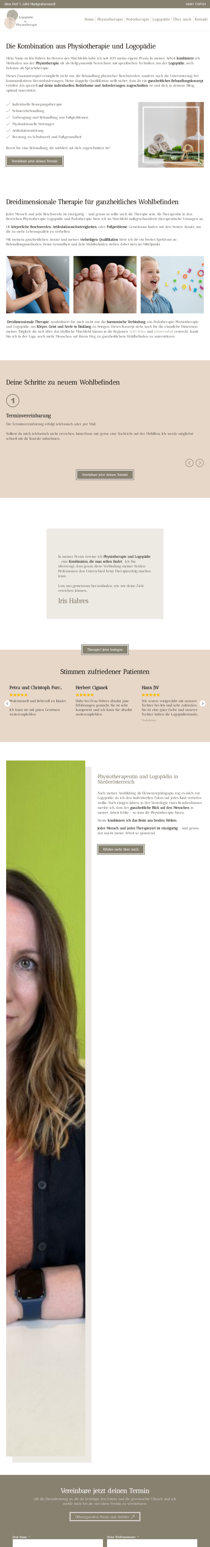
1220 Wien (137, 331)
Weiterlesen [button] (149, 720)
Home (89, 19)
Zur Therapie (37, 296)
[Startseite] (20, 19)
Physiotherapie (110, 19)
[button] (189, 463)
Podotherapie (137, 19)
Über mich (182, 19)
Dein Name (20, 1537)
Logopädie (161, 19)
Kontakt (201, 19)
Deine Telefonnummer (122, 1537)
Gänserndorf (163, 331)
